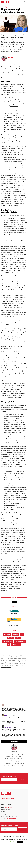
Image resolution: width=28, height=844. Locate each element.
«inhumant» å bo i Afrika (8, 525)
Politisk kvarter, (14, 106)
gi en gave (21, 584)
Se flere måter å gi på (13, 625)
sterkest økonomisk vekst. (8, 348)
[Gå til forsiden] (7, 793)
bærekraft (15, 634)
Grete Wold (10, 637)
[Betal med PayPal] (14, 619)
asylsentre (7, 634)
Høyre (18, 637)
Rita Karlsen (11, 57)
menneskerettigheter (20, 641)
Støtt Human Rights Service (7, 798)
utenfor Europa (16, 644)
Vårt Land (16, 88)
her (15, 588)
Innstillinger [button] (12, 841)
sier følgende (23, 154)
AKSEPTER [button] (20, 841)
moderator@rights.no (6, 667)
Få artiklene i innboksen (9, 776)
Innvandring (4, 7)
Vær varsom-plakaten (11, 818)
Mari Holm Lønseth (7, 641)
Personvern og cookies (6, 800)
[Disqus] (14, 686)
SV (9, 644)
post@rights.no (8, 807)
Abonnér (22, 779)
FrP (22, 634)
